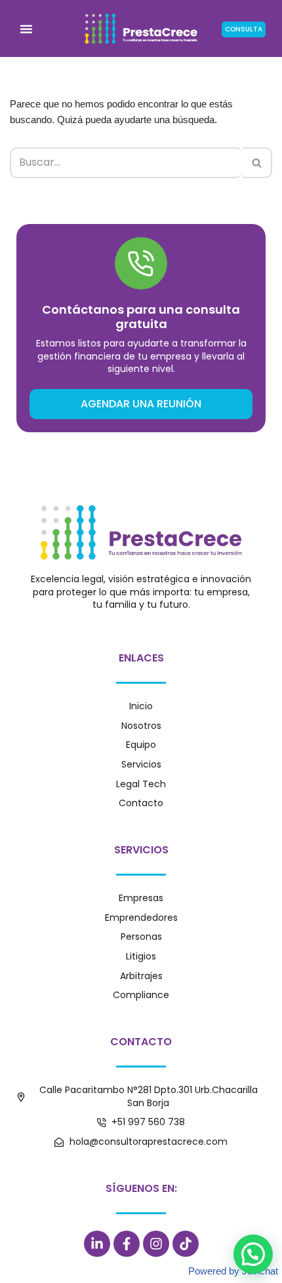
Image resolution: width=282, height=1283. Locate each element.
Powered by (233, 1270)
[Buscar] (257, 162)
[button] (26, 29)
